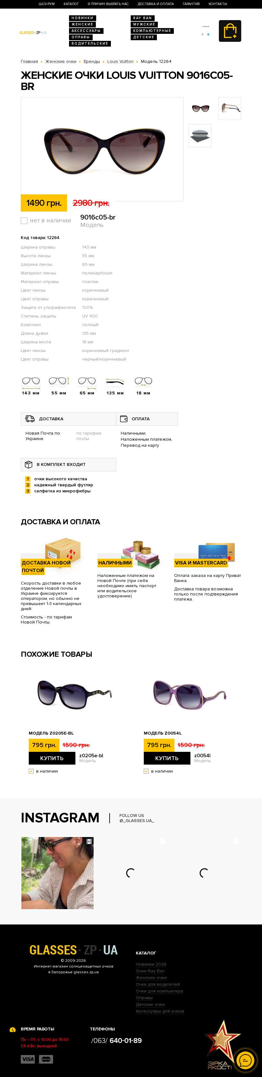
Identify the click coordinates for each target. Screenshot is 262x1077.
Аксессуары (86, 31)
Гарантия (191, 4)
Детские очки (150, 1004)
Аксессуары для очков (160, 1011)
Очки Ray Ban (150, 971)
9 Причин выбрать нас (108, 4)
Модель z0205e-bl (51, 733)
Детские (143, 37)
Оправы (81, 37)
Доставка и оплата (156, 4)
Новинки (83, 18)
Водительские (90, 43)
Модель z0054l (163, 733)
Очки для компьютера (159, 991)
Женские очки (151, 977)
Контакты (218, 4)
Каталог (71, 4)
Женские (82, 24)
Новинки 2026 (151, 964)
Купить (52, 758)
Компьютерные (152, 31)
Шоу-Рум (47, 4)
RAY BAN (142, 18)
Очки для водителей (158, 984)
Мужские (144, 24)
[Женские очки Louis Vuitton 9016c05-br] (102, 149)
